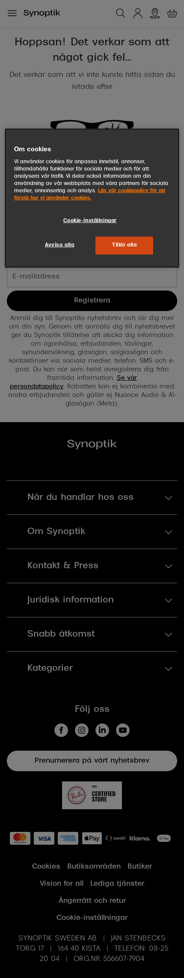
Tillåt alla (124, 245)
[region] (92, 198)
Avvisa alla (59, 245)
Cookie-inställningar (90, 220)
